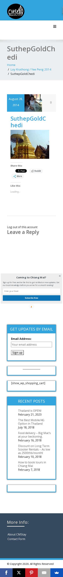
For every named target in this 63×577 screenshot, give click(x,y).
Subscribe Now (31, 298)
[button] (31, 277)
